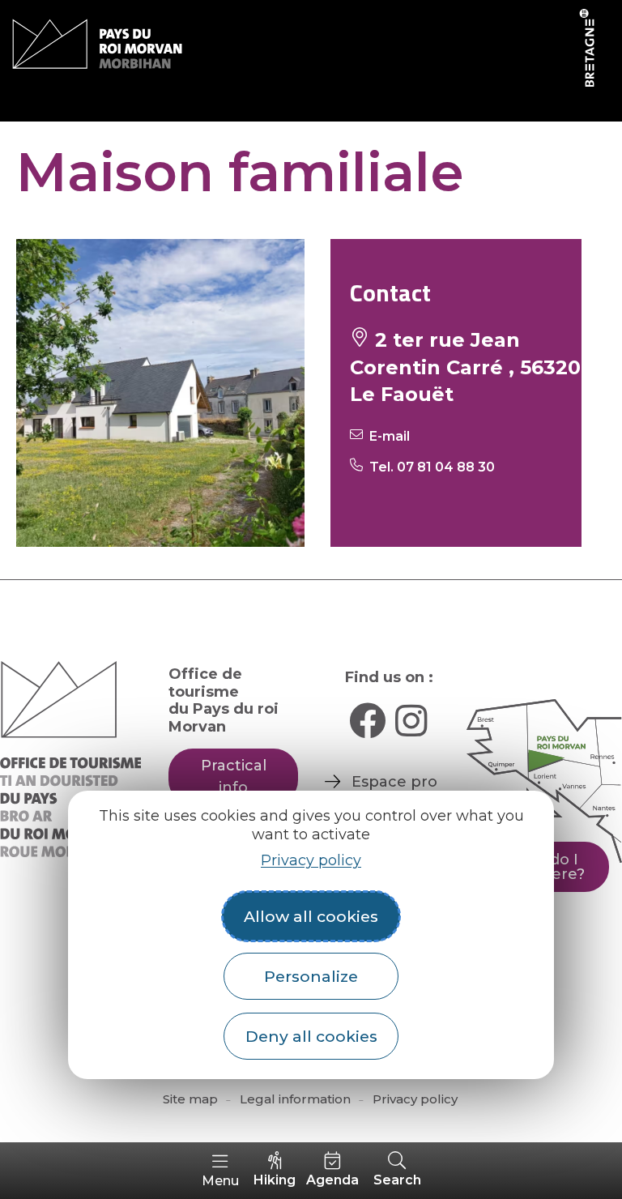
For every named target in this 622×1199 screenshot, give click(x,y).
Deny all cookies (311, 1036)
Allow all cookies (311, 916)
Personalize (311, 976)
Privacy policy (311, 860)
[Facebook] (367, 720)
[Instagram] (411, 720)
